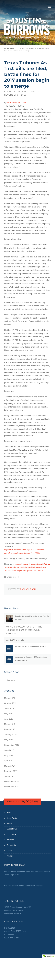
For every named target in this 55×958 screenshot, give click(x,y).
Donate (9, 850)
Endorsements (12, 834)
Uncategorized (12, 577)
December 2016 (11, 781)
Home (9, 813)
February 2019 (10, 729)
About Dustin (12, 818)
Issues (9, 823)
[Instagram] (31, 801)
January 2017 (10, 776)
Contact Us (11, 845)
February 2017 (10, 771)
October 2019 (10, 703)
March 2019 (9, 724)
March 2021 (9, 698)
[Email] (36, 801)
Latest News (12, 829)
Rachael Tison (26, 92)
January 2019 (10, 734)
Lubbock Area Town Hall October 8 (30, 646)
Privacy (10, 856)
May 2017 (8, 755)
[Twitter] (23, 801)
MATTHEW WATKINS (16, 102)
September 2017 (11, 745)
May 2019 (8, 714)
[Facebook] (27, 801)
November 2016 (11, 787)
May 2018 (8, 740)
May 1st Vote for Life (15, 640)
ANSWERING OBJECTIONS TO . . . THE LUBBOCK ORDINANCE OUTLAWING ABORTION (24, 630)
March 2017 (9, 766)
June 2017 (9, 750)
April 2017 (8, 761)
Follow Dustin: (13, 801)
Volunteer (10, 840)
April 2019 (8, 719)
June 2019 (9, 708)
